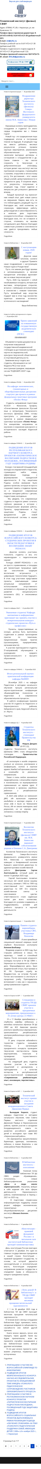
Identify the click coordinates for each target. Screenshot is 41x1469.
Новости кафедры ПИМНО (13, 443)
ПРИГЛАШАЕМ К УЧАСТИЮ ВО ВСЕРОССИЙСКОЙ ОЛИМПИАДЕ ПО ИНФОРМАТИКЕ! (22, 1367)
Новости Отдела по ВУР (12, 996)
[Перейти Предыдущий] (11, 1446)
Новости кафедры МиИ (12, 608)
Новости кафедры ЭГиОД (12, 382)
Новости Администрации (12, 92)
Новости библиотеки (11, 243)
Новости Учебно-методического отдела (17, 314)
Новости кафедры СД (11, 723)
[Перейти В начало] (5, 1446)
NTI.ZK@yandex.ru (17, 57)
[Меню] (6, 86)
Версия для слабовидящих (20, 1)
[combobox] (14, 81)
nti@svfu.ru (11, 41)
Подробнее (8, 236)
